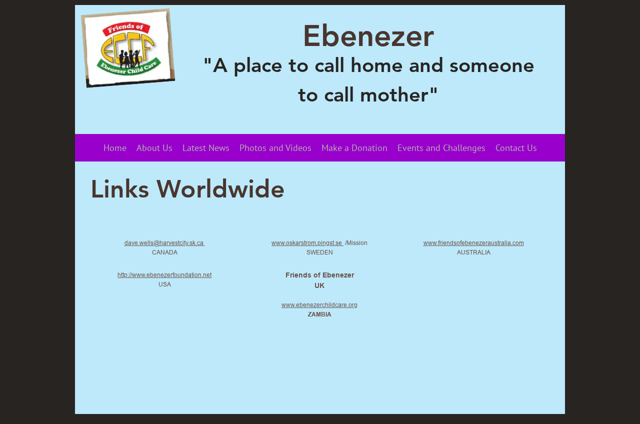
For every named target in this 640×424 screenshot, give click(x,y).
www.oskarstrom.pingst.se (308, 242)
